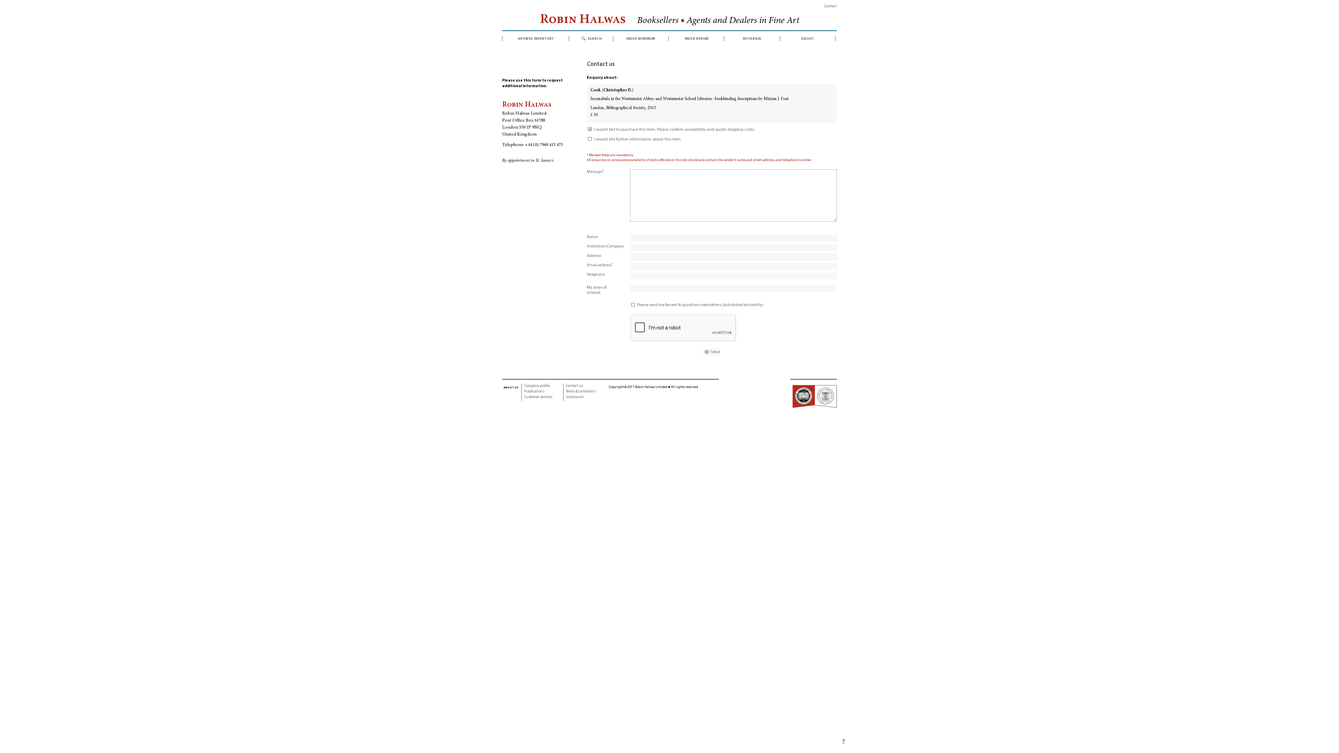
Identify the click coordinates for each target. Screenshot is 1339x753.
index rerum (696, 38)
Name (592, 237)
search (595, 38)
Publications (534, 392)
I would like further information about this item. (637, 139)
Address (594, 256)
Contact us (574, 386)
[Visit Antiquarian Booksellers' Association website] (814, 396)
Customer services (538, 397)
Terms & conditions (581, 392)
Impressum (575, 397)
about (807, 38)
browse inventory (536, 38)
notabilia (752, 38)
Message (595, 172)
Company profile (537, 386)
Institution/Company (605, 246)
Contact (830, 6)
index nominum (640, 38)
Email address (600, 265)
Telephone (596, 275)
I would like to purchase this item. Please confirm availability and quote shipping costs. (674, 130)
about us (511, 387)
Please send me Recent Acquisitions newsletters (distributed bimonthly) (700, 305)
